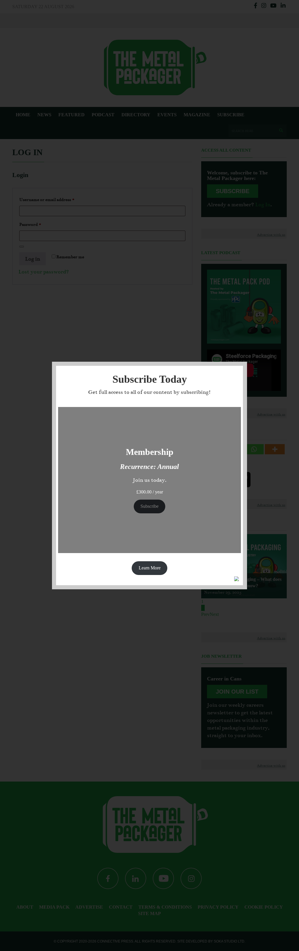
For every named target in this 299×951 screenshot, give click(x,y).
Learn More (150, 567)
